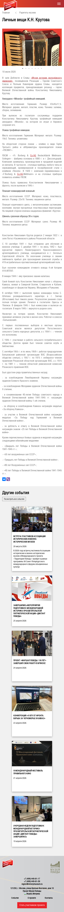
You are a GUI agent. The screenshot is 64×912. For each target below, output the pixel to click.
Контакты (49, 898)
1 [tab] (23, 68)
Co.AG (33, 155)
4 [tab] (32, 68)
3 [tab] (29, 68)
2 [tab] (26, 68)
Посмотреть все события (14, 499)
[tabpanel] (32, 47)
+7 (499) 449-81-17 (32, 878)
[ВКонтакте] (4, 479)
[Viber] (8, 479)
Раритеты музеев (27, 12)
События (15, 898)
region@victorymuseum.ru (32, 884)
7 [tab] (41, 68)
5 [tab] (35, 68)
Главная (6, 12)
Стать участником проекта (32, 905)
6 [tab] (38, 68)
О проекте (32, 898)
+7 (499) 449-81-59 (32, 881)
